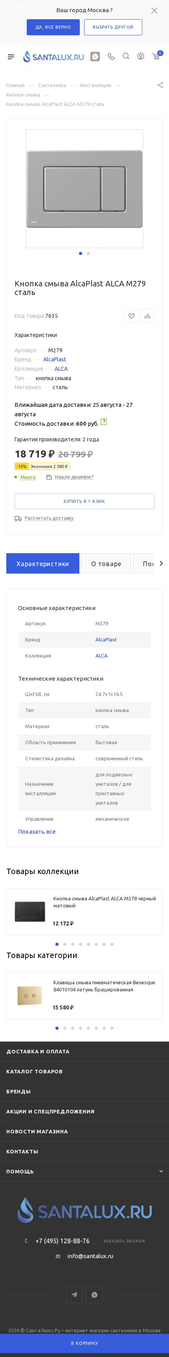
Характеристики (43, 563)
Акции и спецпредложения (50, 1111)
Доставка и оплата (38, 1051)
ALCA (61, 369)
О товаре (106, 563)
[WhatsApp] (95, 57)
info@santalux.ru (90, 1256)
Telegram (74, 1294)
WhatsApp (94, 1294)
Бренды (18, 1091)
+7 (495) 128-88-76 (62, 1241)
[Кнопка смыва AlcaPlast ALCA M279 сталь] (84, 188)
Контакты (22, 1151)
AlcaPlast (54, 359)
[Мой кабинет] (140, 57)
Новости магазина (37, 1131)
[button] (80, 253)
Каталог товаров (34, 1071)
